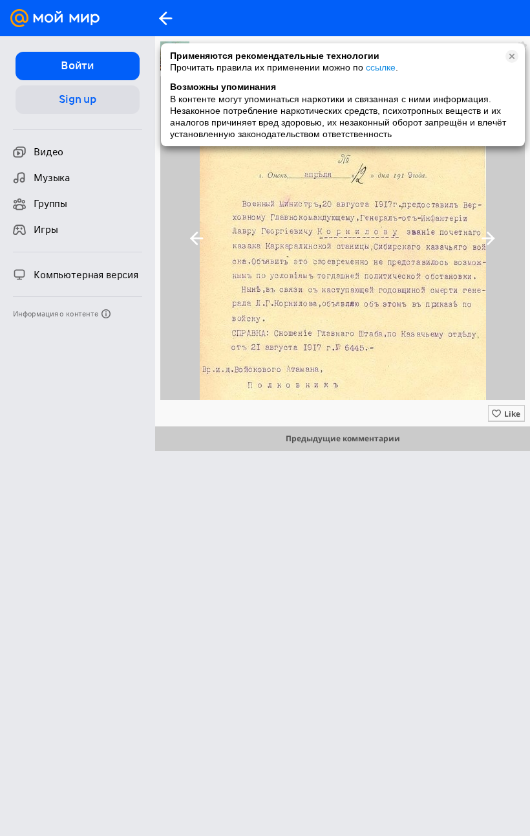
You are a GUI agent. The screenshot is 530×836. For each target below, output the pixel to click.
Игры (46, 230)
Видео (48, 152)
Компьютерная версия (86, 275)
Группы (50, 204)
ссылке (381, 67)
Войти (77, 65)
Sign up (77, 99)
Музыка (52, 178)
